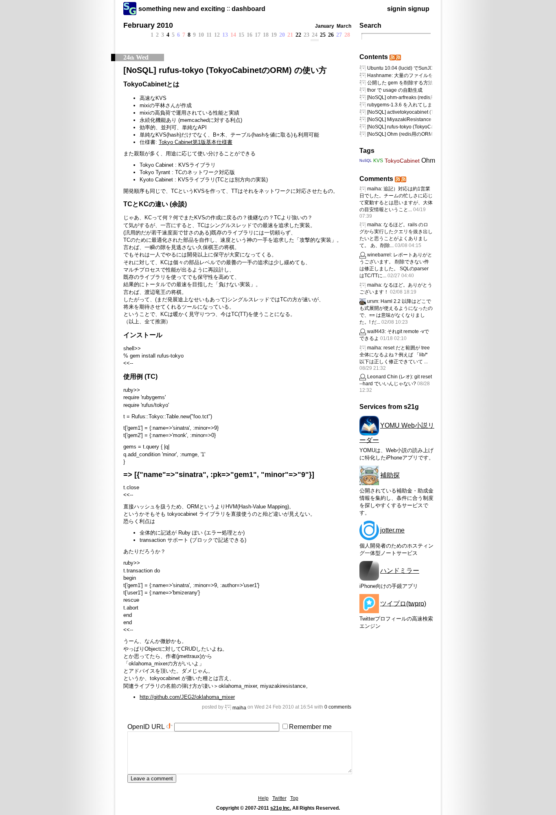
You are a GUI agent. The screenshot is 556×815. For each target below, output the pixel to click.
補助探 (390, 475)
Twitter (279, 798)
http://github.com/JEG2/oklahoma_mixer (187, 697)
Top (294, 798)
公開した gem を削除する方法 (400, 83)
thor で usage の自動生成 (394, 90)
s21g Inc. (280, 808)
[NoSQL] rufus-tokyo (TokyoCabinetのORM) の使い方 (225, 70)
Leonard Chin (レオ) (389, 377)
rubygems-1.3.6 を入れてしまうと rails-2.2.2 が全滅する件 (431, 105)
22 (298, 35)
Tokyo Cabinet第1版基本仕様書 (195, 142)
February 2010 (148, 25)
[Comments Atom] (403, 178)
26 (331, 35)
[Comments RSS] (398, 178)
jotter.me (392, 530)
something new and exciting (181, 8)
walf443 (376, 331)
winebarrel (379, 255)
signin (396, 8)
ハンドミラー (399, 570)
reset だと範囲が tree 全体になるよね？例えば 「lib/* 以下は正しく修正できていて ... (394, 354)
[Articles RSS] (392, 56)
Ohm (428, 160)
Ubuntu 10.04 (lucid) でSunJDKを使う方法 (414, 68)
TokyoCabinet (402, 160)
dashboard (248, 8)
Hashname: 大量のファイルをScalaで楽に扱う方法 (423, 75)
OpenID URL (145, 726)
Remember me (310, 726)
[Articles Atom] (398, 56)
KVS (378, 160)
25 (323, 35)
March (344, 26)
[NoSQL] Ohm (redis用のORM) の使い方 (411, 134)
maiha (239, 708)
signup (418, 8)
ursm (372, 301)
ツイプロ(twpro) (403, 603)
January (324, 26)
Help (263, 798)
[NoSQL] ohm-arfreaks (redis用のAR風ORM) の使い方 (426, 97)
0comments (337, 707)
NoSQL (365, 161)
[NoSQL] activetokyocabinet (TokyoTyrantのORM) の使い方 (431, 112)
